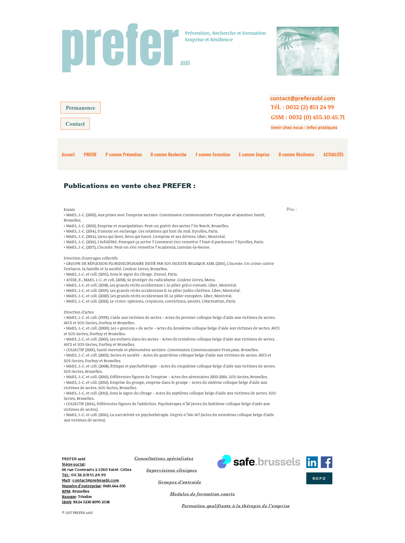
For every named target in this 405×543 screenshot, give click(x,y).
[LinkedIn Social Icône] (312, 462)
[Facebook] (326, 462)
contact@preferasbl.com (95, 480)
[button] (302, 107)
